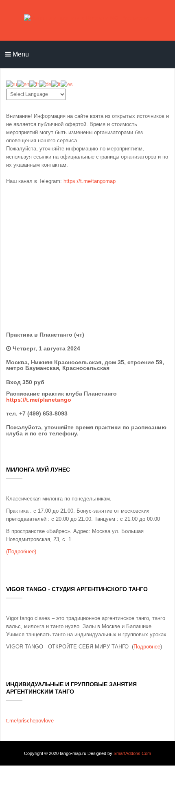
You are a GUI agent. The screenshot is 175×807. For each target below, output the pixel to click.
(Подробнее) (21, 551)
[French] (34, 84)
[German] (45, 84)
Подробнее (146, 647)
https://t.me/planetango (38, 399)
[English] (23, 84)
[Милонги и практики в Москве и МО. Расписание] (87, 20)
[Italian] (56, 84)
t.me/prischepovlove (30, 721)
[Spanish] (67, 84)
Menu (20, 54)
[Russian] (11, 84)
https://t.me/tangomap (89, 181)
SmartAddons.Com (132, 753)
